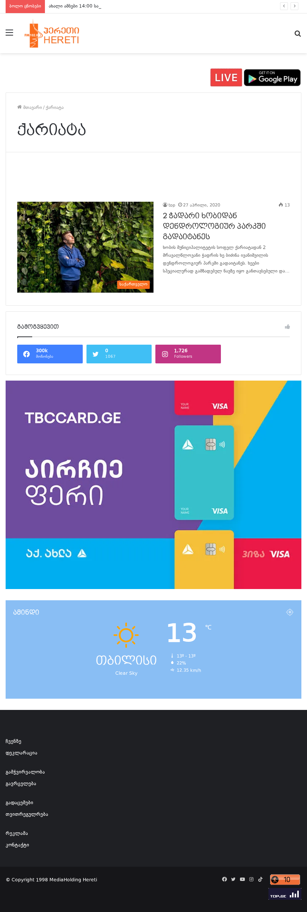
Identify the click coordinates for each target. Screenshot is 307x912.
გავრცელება (21, 784)
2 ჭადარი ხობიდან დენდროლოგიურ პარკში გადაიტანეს (214, 226)
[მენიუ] (9, 36)
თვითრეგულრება (27, 814)
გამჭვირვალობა (25, 772)
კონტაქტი (17, 845)
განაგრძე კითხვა (172, 286)
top (171, 205)
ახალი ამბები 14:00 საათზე (79, 6)
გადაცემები (19, 803)
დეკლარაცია (21, 753)
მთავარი (32, 107)
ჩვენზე (13, 741)
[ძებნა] (297, 36)
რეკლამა (17, 834)
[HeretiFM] (59, 33)
